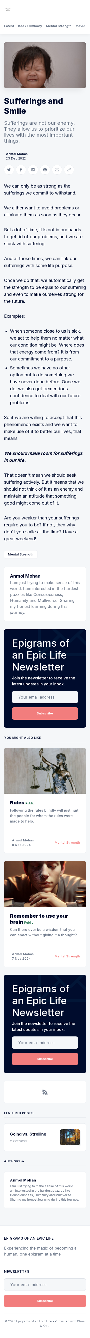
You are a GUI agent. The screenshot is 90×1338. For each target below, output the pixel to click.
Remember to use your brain (39, 919)
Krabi (46, 1326)
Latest (9, 26)
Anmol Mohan (17, 154)
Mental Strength (59, 26)
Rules (17, 803)
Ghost (81, 1321)
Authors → (14, 1161)
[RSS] (45, 1092)
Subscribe (45, 713)
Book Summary (30, 26)
